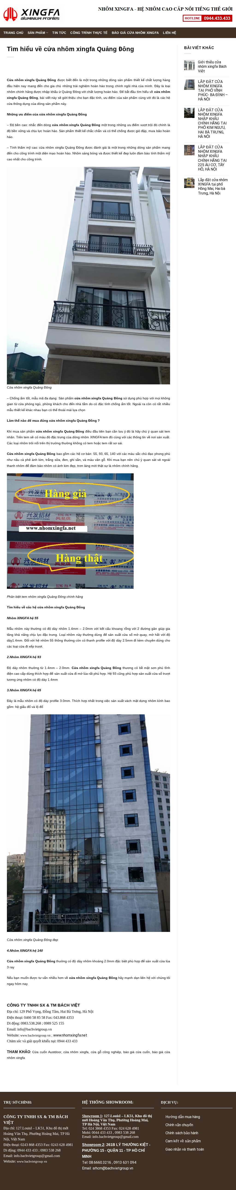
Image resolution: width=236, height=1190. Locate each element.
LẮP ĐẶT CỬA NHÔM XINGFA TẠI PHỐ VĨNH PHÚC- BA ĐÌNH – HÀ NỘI (213, 91)
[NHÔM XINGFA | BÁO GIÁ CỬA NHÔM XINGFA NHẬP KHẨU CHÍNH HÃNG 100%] (33, 13)
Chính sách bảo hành (181, 1133)
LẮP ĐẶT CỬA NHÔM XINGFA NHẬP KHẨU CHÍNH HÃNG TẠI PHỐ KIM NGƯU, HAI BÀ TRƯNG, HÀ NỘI (212, 123)
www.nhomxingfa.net (70, 1035)
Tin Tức (59, 33)
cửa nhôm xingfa (75, 1052)
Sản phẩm (36, 33)
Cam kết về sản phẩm (183, 1141)
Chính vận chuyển (179, 1125)
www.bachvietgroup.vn (35, 1035)
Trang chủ (13, 33)
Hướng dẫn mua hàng (182, 1117)
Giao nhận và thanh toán (184, 1149)
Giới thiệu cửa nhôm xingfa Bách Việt (212, 66)
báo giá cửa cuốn (136, 1052)
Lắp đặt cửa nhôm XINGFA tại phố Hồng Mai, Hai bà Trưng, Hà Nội (213, 186)
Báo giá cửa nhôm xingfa (135, 33)
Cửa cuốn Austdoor (46, 1052)
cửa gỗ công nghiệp (106, 1052)
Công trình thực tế (88, 33)
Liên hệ (169, 33)
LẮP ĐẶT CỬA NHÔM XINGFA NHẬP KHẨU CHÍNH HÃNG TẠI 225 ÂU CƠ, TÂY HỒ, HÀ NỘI (212, 158)
